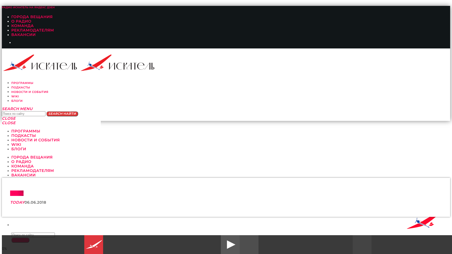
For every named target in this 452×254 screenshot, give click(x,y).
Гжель (17, 193)
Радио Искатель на (28, 7)
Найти (62, 114)
